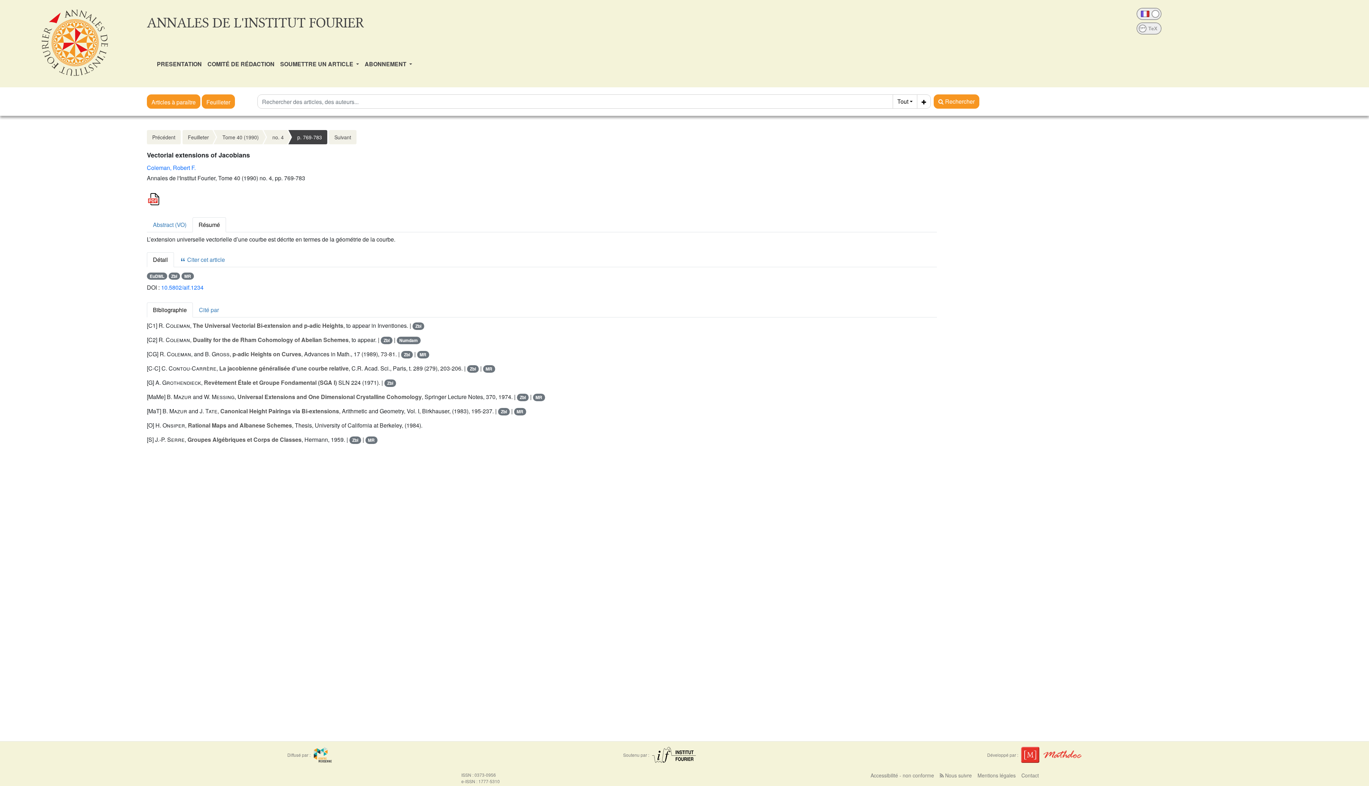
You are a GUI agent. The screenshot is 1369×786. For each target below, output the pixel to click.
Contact (1030, 775)
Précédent (163, 137)
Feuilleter (218, 102)
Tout (902, 101)
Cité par (209, 310)
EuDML (157, 276)
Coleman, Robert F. (171, 168)
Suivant (342, 137)
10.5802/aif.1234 (182, 287)
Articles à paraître (174, 102)
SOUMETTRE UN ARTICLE (317, 64)
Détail (160, 259)
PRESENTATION (179, 64)
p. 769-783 (309, 137)
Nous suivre (958, 775)
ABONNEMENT (386, 64)
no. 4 (278, 137)
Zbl (174, 276)
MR (187, 276)
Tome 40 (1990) (240, 137)
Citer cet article (205, 259)
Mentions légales (997, 775)
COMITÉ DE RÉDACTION (241, 64)
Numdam (408, 340)
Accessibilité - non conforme (902, 775)
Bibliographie (170, 310)
